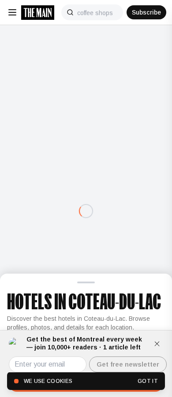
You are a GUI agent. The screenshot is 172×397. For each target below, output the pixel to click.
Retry (86, 229)
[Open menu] (12, 12)
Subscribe (146, 12)
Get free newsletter (128, 364)
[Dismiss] (157, 343)
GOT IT (148, 381)
